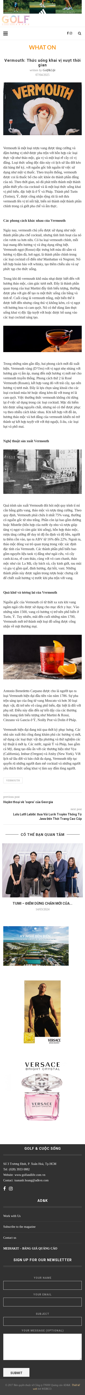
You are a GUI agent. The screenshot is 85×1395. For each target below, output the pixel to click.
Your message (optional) (43, 1330)
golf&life (49, 70)
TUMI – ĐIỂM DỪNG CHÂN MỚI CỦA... (42, 903)
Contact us (9, 1237)
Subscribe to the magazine (19, 1226)
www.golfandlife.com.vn (29, 1175)
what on (42, 48)
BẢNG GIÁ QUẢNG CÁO (39, 1248)
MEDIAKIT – (12, 1248)
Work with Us (11, 1216)
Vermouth (13, 780)
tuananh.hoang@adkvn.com (31, 1180)
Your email (42, 1294)
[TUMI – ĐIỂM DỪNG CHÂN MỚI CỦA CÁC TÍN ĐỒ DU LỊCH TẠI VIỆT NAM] (42, 870)
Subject (42, 1313)
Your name (42, 1277)
